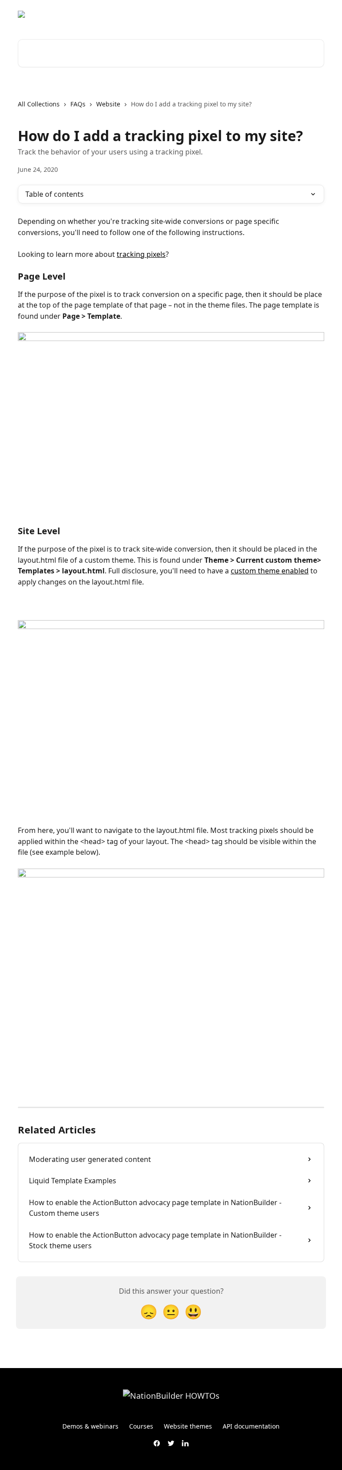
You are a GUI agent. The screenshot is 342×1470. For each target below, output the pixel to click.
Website (108, 104)
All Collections (39, 104)
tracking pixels (141, 254)
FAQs (78, 104)
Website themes (188, 1426)
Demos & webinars (90, 1426)
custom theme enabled (270, 571)
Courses (141, 1426)
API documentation (251, 1426)
